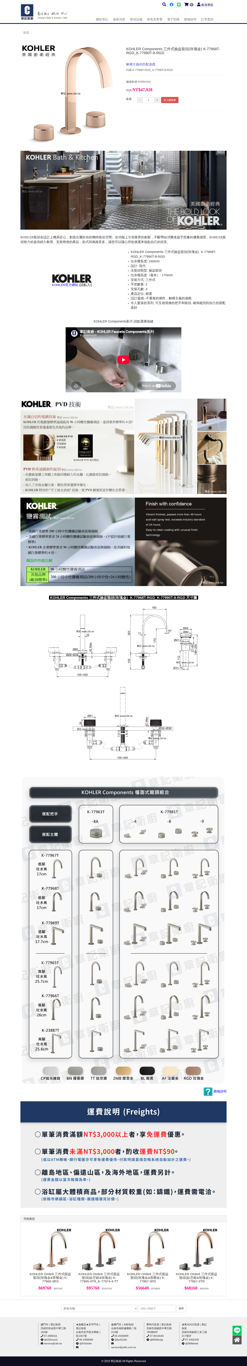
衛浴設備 (136, 19)
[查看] (50, 1249)
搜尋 (181, 1308)
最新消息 (119, 19)
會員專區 (207, 5)
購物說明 (190, 19)
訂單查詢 (207, 19)
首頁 (26, 32)
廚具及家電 (154, 19)
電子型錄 (173, 19)
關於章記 (102, 19)
